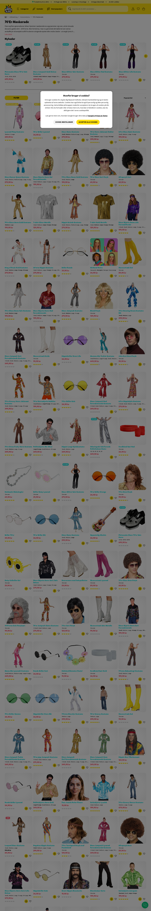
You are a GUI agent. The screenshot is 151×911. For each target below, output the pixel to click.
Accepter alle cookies (88, 122)
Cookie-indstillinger (64, 122)
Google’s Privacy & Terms (97, 116)
